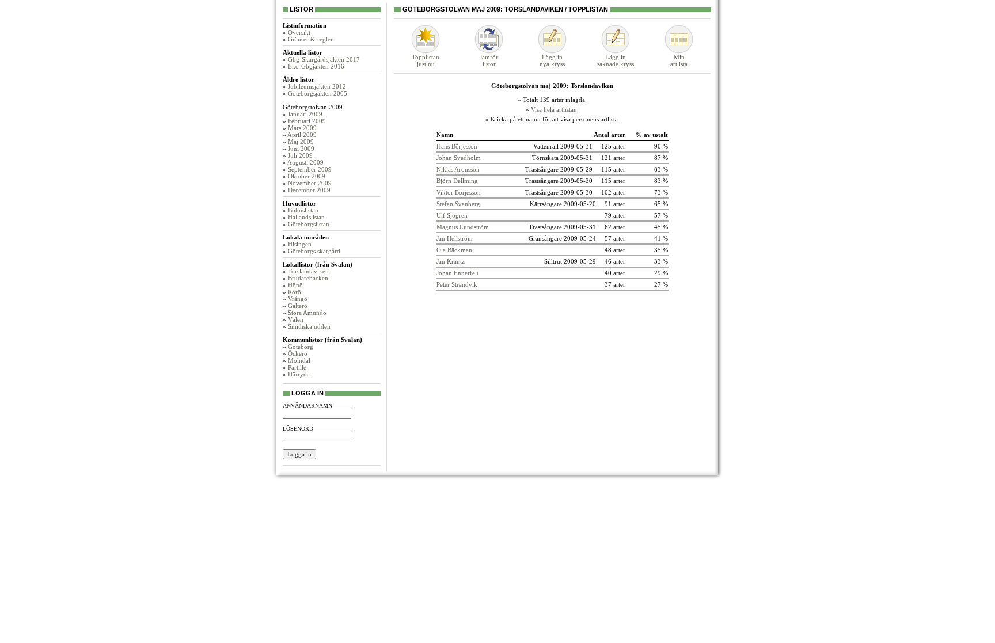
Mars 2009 (302, 127)
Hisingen (300, 244)
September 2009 (310, 169)
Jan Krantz (450, 261)
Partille (297, 367)
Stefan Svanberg (458, 203)
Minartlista (679, 60)
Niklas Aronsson (458, 169)
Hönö (295, 284)
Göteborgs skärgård (314, 251)
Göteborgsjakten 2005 (317, 93)
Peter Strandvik (456, 284)
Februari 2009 (307, 120)
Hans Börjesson (456, 146)
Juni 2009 (301, 148)
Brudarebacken (308, 278)
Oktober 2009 (306, 176)
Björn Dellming (457, 180)
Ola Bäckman (454, 249)
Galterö (297, 305)
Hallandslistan (306, 217)
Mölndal (299, 360)
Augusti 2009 (305, 162)
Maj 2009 (301, 141)
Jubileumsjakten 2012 (317, 86)
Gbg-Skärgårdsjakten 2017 (324, 59)
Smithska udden (309, 326)
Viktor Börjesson (458, 192)
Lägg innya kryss (552, 60)
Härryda (299, 374)
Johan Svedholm (458, 157)
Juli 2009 (300, 155)
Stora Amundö (307, 312)
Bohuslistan (303, 210)
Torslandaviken (308, 271)
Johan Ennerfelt (457, 272)
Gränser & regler (310, 39)
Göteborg (300, 346)
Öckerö (297, 353)
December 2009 (309, 190)
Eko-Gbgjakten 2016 (316, 66)
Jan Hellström (454, 238)
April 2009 (302, 134)
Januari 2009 (305, 114)
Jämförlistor (489, 60)
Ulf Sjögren (452, 215)
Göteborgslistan (308, 223)
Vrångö (297, 298)
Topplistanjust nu (425, 60)
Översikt (299, 32)
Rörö (294, 291)
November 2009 (310, 183)
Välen (295, 319)
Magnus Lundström (462, 226)
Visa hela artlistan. (555, 109)
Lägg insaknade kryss (615, 60)
